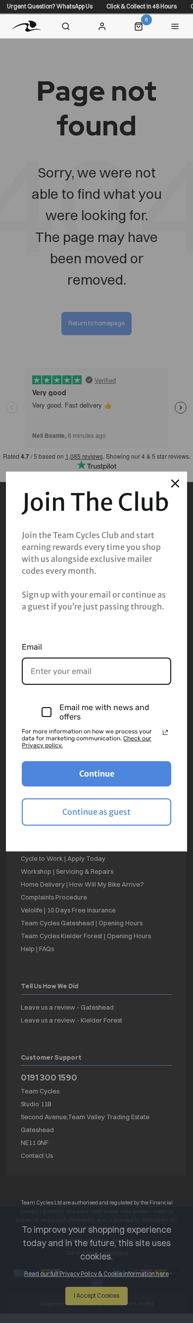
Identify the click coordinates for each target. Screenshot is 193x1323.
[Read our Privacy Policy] (165, 732)
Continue (96, 774)
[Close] (175, 483)
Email (32, 647)
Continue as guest (96, 812)
